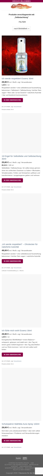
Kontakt (14, 466)
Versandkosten (18, 106)
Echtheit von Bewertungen (16, 465)
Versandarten (25, 466)
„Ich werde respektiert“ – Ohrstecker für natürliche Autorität (20, 245)
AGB (32, 463)
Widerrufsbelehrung (14, 468)
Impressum (33, 465)
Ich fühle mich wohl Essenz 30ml (17, 330)
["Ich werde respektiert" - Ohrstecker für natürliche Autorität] (21, 217)
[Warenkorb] (40, 6)
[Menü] (3, 6)
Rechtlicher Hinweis (22, 470)
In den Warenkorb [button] (12, 100)
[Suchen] (36, 6)
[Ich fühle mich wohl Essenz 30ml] (21, 300)
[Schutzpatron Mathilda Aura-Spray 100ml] (21, 394)
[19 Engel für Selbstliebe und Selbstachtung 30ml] (21, 133)
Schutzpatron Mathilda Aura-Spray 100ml (20, 424)
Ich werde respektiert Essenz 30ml (17, 78)
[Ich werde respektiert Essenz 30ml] (21, 55)
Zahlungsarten (31, 468)
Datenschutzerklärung (19, 463)
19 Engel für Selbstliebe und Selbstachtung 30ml (21, 157)
